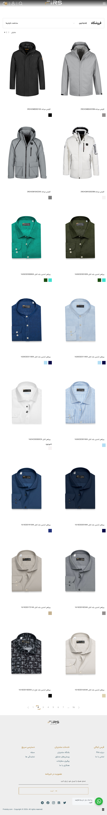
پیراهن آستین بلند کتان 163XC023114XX (89, 357)
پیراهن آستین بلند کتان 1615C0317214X (35, 607)
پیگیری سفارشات (63, 761)
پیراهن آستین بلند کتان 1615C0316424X (89, 690)
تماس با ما (99, 756)
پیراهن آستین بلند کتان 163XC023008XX (35, 274)
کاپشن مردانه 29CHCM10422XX (38, 192)
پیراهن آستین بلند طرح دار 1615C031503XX (34, 690)
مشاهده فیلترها (12, 23)
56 (74, 707)
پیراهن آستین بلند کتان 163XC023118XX (35, 357)
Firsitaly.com (8, 809)
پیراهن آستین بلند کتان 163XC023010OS (89, 274)
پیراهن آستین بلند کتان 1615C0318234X (89, 607)
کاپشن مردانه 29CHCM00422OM (92, 109)
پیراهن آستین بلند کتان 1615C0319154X (35, 525)
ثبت (52, 790)
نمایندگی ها (30, 756)
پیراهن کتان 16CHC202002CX (39, 439)
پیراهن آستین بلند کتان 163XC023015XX (89, 439)
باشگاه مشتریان (63, 752)
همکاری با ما (64, 765)
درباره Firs (100, 752)
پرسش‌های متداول (62, 756)
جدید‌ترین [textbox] (83, 23)
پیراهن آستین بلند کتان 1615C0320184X (89, 525)
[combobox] (81, 23)
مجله (33, 752)
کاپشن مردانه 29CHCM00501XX (38, 109)
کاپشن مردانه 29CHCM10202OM (92, 192)
